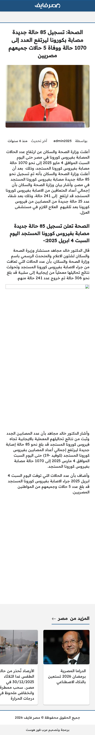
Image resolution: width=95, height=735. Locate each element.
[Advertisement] (47, 379)
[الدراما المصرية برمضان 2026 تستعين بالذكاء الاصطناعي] (66, 667)
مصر (63, 618)
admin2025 (62, 141)
